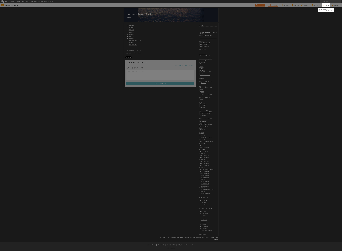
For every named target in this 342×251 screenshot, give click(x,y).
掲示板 (327, 5)
